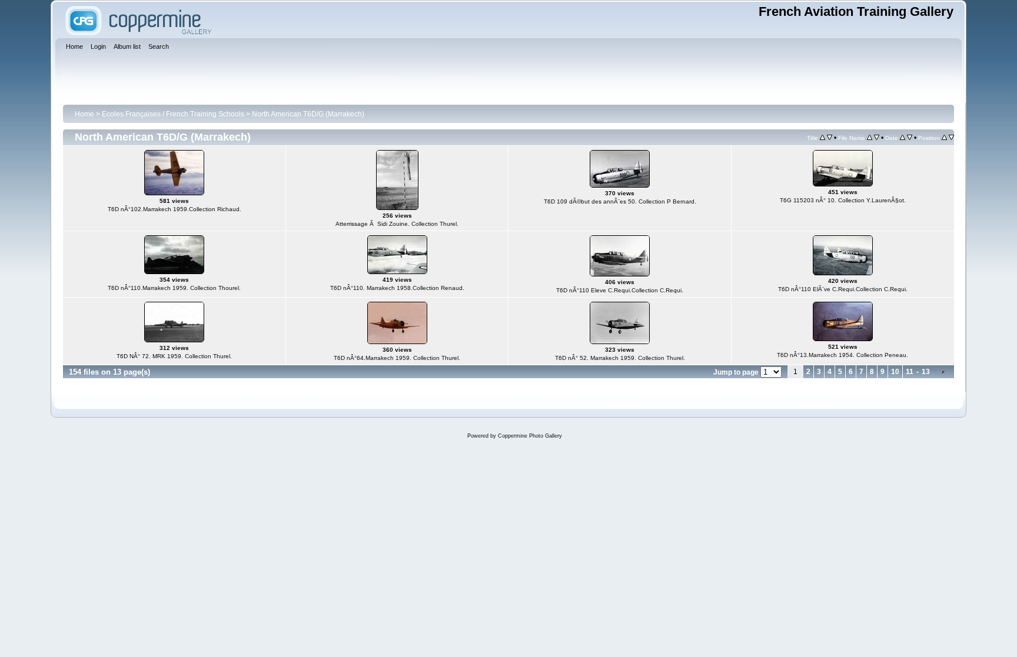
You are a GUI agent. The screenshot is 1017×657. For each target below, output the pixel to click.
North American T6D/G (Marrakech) (308, 114)
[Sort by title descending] (829, 138)
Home (84, 114)
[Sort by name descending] (876, 138)
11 (909, 372)
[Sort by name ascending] (869, 138)
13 (926, 372)
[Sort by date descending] (909, 138)
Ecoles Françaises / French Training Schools (173, 114)
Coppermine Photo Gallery (530, 436)
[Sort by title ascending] (822, 138)
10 (895, 372)
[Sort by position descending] (951, 138)
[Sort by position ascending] (944, 138)
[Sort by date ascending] (902, 138)
